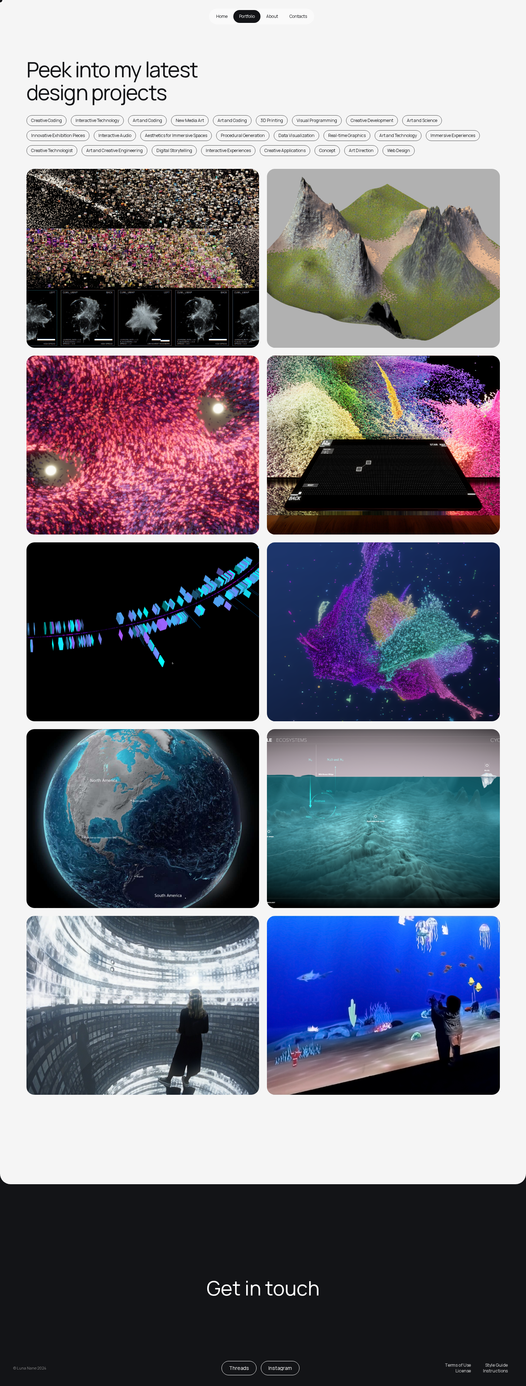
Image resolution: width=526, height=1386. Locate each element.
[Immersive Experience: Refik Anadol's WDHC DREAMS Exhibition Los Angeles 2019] (383, 631)
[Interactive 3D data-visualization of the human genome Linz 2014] (142, 631)
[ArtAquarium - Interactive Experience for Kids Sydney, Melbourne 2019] (383, 1005)
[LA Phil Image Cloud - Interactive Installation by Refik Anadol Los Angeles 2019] (383, 445)
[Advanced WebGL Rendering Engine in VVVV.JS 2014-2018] (383, 258)
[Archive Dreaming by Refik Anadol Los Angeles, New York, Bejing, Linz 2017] (142, 1005)
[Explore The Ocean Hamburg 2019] (142, 818)
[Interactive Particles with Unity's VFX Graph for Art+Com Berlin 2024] (142, 445)
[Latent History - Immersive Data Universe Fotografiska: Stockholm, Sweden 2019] (142, 258)
